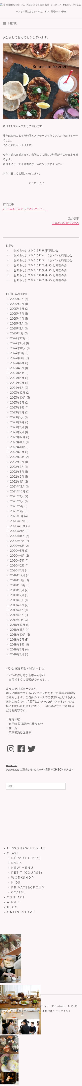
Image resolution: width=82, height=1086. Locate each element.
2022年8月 (17, 457)
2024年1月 (17, 388)
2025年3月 (17, 323)
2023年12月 (17, 392)
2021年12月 (17, 486)
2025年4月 (17, 318)
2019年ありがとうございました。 (24, 209)
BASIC (17, 863)
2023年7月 (17, 412)
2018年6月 (17, 654)
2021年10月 (17, 491)
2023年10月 (18, 397)
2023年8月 (17, 407)
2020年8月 (17, 536)
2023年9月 (17, 402)
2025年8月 (17, 309)
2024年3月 (17, 378)
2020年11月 (17, 526)
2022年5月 (17, 467)
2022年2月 (17, 476)
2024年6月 (17, 363)
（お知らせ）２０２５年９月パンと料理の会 (38, 270)
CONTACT (16, 897)
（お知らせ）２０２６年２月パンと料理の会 (38, 265)
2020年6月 (17, 546)
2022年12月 (17, 437)
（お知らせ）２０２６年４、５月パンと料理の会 (41, 255)
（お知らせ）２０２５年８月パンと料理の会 (38, 275)
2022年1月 (17, 481)
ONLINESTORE (21, 912)
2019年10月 (17, 585)
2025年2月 (17, 328)
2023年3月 (17, 427)
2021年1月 (16, 516)
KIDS (15, 882)
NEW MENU (22, 868)
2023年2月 (17, 432)
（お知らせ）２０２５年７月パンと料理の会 (38, 280)
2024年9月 (17, 353)
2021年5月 (16, 506)
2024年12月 (17, 338)
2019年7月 (17, 595)
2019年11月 (17, 580)
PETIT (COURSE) (26, 872)
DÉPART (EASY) (26, 858)
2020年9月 (17, 531)
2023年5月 (17, 417)
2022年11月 (17, 442)
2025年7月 (17, 313)
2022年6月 (17, 462)
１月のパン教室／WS (65, 223)
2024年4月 (17, 373)
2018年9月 (17, 639)
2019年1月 (16, 620)
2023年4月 (17, 422)
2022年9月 (17, 452)
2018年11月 (17, 629)
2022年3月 (17, 471)
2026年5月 (17, 299)
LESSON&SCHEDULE (26, 848)
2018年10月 (18, 634)
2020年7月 (17, 541)
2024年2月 (17, 383)
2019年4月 (17, 605)
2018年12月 (17, 625)
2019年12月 (17, 575)
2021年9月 (17, 496)
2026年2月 (17, 304)
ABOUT (13, 902)
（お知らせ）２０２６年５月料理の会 (34, 250)
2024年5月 (17, 368)
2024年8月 (17, 358)
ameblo (11, 765)
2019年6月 (17, 600)
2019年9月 (17, 590)
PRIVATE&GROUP (27, 887)
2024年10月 (18, 348)
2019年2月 (17, 615)
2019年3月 (17, 610)
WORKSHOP (22, 877)
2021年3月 (17, 511)
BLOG (12, 907)
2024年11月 (17, 343)
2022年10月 (18, 447)
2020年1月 (17, 570)
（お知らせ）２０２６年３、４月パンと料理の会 (41, 260)
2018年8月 (17, 644)
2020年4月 (17, 555)
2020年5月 (17, 550)
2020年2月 (17, 565)
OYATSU (18, 892)
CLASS (13, 853)
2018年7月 (17, 649)
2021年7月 (17, 501)
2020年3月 (17, 560)
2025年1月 (16, 333)
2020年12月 (18, 521)
